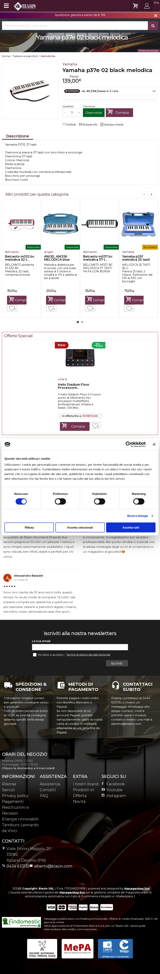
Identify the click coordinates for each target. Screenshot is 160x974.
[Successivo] (151, 194)
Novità (79, 801)
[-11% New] (80, 374)
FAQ (44, 795)
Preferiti (71, 124)
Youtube (114, 789)
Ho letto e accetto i (51, 655)
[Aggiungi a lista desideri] (12, 307)
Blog (156, 2)
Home (6, 56)
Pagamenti (13, 801)
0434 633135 (17, 866)
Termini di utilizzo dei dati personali (88, 654)
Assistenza (50, 784)
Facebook (115, 784)
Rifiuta (29, 527)
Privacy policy (15, 795)
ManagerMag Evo (137, 888)
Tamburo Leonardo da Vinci (20, 828)
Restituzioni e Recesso (15, 810)
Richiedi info (88, 124)
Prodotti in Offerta (83, 792)
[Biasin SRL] (25, 6)
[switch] (60, 501)
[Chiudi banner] (154, 444)
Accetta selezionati (80, 527)
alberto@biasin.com (53, 866)
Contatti (48, 789)
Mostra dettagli (137, 515)
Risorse (9, 784)
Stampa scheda (113, 124)
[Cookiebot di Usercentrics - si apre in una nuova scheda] (128, 444)
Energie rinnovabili (20, 819)
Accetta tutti (131, 527)
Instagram (116, 795)
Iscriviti (117, 663)
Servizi (8, 789)
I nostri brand (86, 784)
